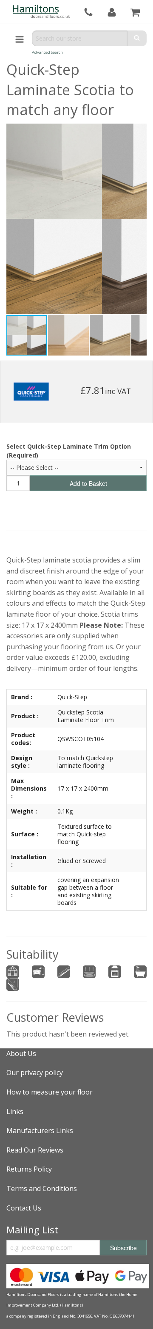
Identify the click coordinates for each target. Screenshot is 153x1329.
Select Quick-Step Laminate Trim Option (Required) (68, 450)
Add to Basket (88, 483)
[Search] (137, 38)
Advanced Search (47, 52)
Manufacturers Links (39, 1130)
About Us (21, 1053)
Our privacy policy (34, 1072)
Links (14, 1111)
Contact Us (23, 1208)
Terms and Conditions (41, 1188)
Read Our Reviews (34, 1150)
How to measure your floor (49, 1092)
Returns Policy (29, 1169)
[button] (69, 335)
